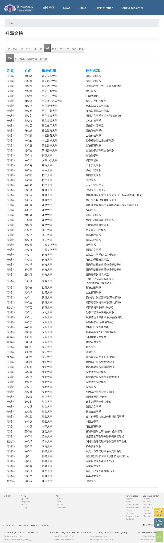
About (82, 7)
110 (40, 49)
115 (8, 49)
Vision (58, 501)
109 (47, 48)
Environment (61, 507)
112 (28, 49)
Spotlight (25, 499)
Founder (59, 499)
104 (81, 49)
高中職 (43, 58)
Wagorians (25, 501)
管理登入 (149, 525)
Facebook (10, 525)
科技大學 (20, 58)
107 (61, 49)
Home (11, 23)
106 (67, 49)
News (66, 7)
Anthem (59, 504)
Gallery (24, 507)
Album (24, 504)
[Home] (19, 7)
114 (15, 49)
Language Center (132, 7)
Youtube (24, 525)
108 (54, 49)
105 (74, 49)
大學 (10, 57)
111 (34, 49)
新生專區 (49, 7)
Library (146, 510)
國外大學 (32, 58)
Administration (103, 7)
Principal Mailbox (41, 525)
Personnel (147, 504)
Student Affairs (132, 504)
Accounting (148, 507)
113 (21, 49)
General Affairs (132, 507)
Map (124, 532)
